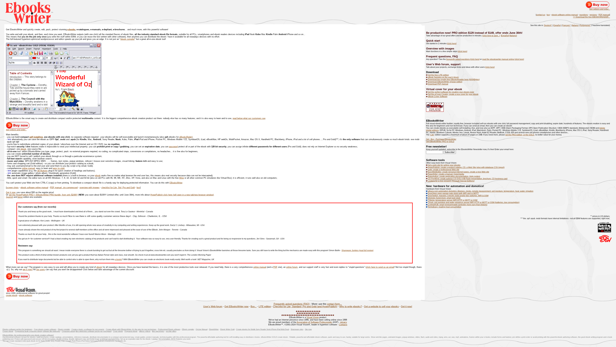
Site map (308, 329)
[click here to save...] (491, 36)
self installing (36, 137)
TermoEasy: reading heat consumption (444, 207)
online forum (292, 267)
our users (40, 269)
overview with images (89, 187)
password (173, 146)
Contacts (343, 324)
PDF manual (604, 15)
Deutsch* (548, 25)
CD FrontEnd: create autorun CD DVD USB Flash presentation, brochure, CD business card (467, 179)
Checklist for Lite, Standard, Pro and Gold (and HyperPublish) (305, 306)
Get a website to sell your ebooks (381, 306)
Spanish (9, 197)
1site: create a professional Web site (443, 170)
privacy (343, 322)
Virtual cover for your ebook (444, 89)
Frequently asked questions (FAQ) (292, 304)
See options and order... (599, 9)
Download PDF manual (438, 84)
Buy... (254, 306)
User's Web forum (212, 306)
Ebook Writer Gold (227, 329)
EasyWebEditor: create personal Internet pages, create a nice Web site (458, 172)
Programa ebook (130, 331)
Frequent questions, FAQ (442, 56)
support (456, 64)
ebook (23, 149)
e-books (71, 29)
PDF (275, 267)
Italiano (575, 25)
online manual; (28, 168)
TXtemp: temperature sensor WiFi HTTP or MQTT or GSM (452, 200)
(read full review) (366, 250)
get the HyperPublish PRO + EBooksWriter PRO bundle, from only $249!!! (43, 195)
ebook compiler (127, 39)
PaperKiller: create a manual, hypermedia (446, 174)
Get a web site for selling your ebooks (444, 165)
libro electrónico (158, 331)
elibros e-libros (144, 331)
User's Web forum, (438, 64)
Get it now (10, 192)
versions (593, 15)
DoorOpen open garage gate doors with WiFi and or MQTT (453, 193)
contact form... (334, 304)
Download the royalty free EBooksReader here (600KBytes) (454, 79)
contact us (540, 15)
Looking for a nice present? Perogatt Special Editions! (451, 181)
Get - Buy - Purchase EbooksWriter (441, 139)
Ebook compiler (64, 329)
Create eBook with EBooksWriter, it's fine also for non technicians (131, 329)
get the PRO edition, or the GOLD (519, 135)
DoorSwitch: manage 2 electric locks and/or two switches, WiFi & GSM (458, 196)
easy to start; (59, 168)
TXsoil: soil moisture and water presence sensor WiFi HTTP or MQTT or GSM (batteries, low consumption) (473, 202)
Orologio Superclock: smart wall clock (443, 198)
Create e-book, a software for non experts (88, 329)
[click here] (451, 43)
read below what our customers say (249, 118)
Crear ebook (118, 331)
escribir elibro (171, 331)
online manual (259, 267)
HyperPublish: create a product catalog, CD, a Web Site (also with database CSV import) (466, 167)
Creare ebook (8, 331)
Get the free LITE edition (438, 75)
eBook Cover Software (437, 96)
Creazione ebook (68, 331)
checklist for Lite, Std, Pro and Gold (118, 187)
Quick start (433, 40)
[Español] (505, 36)
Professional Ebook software (169, 329)
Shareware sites (297, 329)
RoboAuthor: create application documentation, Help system (454, 176)
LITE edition (265, 306)
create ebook (11, 295)
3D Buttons (42, 170)
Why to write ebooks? (350, 306)
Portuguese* (585, 25)
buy (548, 15)
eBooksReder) (186, 137)
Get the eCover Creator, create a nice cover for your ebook (453, 94)
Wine (181, 178)
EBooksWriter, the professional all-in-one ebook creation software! (28, 335)
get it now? (28, 269)
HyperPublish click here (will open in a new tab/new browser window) (182, 195)
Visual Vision (313, 317)
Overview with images (440, 48)
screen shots (13, 187)
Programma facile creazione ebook (28, 331)
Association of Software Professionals (314, 322)
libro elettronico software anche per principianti (93, 331)
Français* (566, 25)
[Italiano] (513, 36)
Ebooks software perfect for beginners (17, 329)
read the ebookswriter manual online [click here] (503, 59)
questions (583, 15)
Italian (20, 197)
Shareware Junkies (350, 250)
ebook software (25, 295)
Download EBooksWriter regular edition (445, 82)
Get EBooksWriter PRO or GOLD (440, 141)
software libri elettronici (51, 331)
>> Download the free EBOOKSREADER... (591, 17)
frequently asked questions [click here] (462, 59)
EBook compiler (188, 329)
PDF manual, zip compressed (64, 187)
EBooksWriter (176, 183)
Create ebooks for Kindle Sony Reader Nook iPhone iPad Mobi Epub (262, 329)
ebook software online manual (565, 15)
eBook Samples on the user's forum (443, 77)
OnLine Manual (201, 329)
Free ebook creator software (45, 329)
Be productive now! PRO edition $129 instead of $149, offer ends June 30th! (474, 32)
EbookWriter (214, 329)
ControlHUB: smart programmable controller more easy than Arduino (457, 205)
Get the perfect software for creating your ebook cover (451, 92)
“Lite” (432, 135)
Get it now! (406, 306)
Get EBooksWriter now (236, 306)
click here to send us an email (380, 267)
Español (557, 25)
